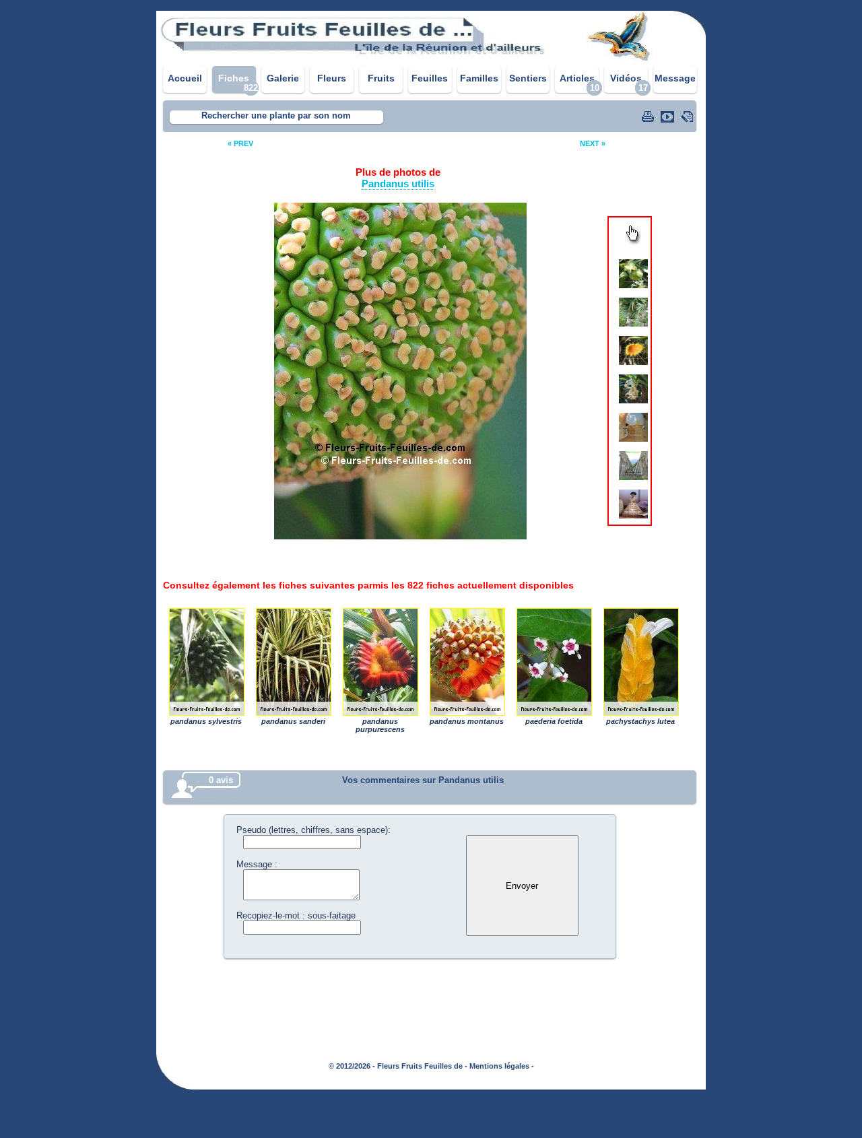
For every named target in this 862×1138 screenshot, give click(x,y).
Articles (577, 78)
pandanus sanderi (293, 661)
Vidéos (626, 78)
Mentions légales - (501, 1066)
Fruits (381, 78)
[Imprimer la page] (649, 116)
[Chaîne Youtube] (669, 116)
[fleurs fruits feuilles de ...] (431, 59)
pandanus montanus (467, 661)
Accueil (185, 78)
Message (675, 78)
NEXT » (592, 143)
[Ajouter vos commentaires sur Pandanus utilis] (688, 116)
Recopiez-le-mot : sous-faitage (296, 915)
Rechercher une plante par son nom (276, 115)
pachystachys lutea (640, 661)
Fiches (233, 78)
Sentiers (528, 78)
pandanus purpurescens (380, 661)
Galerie (283, 78)
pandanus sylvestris (206, 661)
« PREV (240, 143)
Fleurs (331, 78)
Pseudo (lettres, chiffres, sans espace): (313, 830)
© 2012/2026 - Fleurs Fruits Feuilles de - (398, 1066)
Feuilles (429, 78)
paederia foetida (554, 661)
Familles (479, 78)
